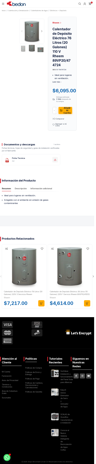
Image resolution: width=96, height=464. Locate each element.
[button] (21, 31)
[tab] (6, 188)
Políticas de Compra (33, 368)
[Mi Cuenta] (84, 3)
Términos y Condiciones (7, 385)
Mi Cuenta (6, 372)
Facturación (7, 376)
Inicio (4, 10)
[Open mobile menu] (3, 3)
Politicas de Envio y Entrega (33, 373)
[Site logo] (16, 3)
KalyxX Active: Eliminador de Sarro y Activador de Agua (64, 398)
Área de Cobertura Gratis (9, 392)
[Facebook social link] (76, 375)
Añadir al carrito (67, 110)
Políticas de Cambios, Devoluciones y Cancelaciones (34, 385)
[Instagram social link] (82, 375)
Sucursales (6, 398)
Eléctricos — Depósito (58, 10)
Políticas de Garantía (33, 392)
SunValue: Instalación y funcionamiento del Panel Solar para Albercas (66, 376)
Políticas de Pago (32, 379)
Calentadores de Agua (39, 10)
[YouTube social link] (88, 375)
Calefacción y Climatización (18, 10)
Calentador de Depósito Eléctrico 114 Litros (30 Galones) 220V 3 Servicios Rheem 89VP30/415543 (23, 294)
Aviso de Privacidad (10, 380)
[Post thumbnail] (55, 377)
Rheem (56, 22)
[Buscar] (79, 3)
